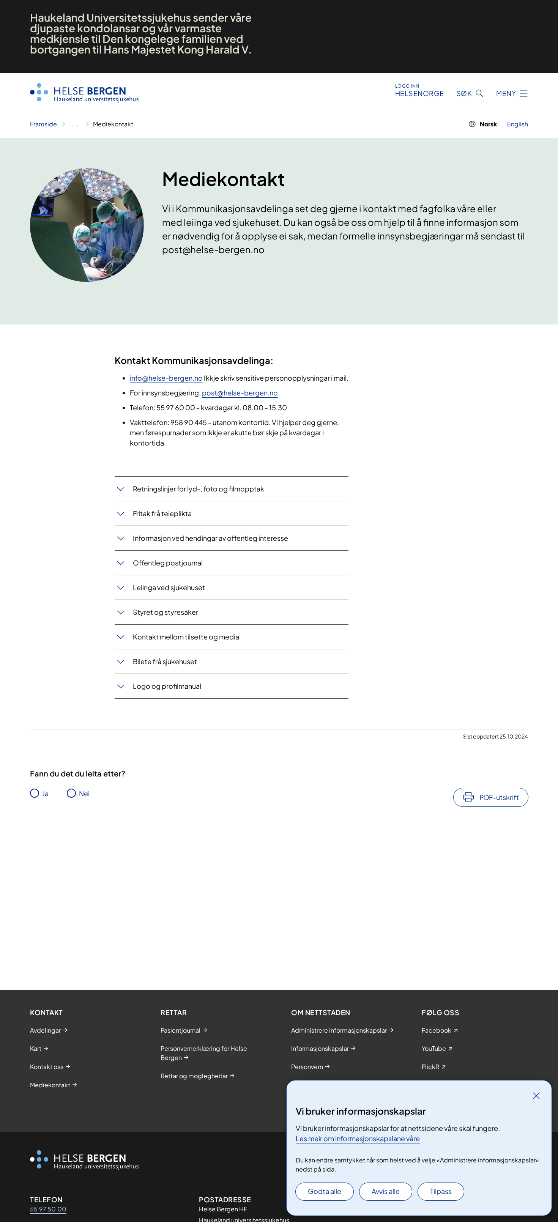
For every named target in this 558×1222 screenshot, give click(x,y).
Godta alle (324, 1191)
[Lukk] (536, 1096)
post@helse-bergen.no (240, 392)
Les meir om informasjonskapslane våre (358, 1138)
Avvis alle (386, 1191)
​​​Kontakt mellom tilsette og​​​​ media (186, 636)
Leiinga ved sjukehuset (169, 587)
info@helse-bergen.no (166, 377)
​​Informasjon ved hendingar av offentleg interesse (210, 538)
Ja (45, 793)
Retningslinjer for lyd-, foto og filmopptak (198, 488)
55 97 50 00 (48, 1209)
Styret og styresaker (165, 612)
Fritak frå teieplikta (162, 513)
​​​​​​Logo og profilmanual (167, 686)
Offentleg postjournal (168, 562)
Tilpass (441, 1191)
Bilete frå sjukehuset (165, 661)
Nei (84, 793)
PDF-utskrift (499, 797)
